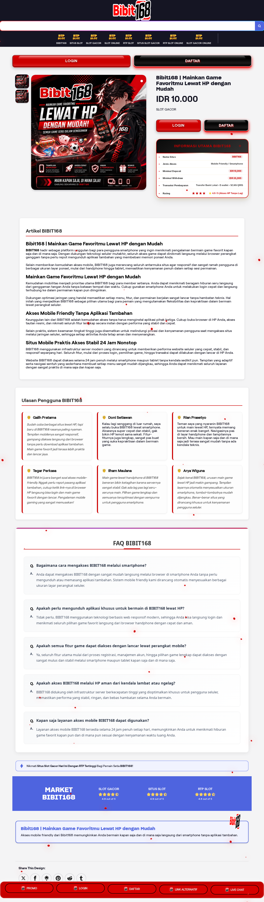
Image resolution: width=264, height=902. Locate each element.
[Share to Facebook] (35, 878)
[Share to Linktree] (47, 878)
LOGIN (71, 61)
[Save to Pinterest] (58, 878)
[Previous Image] (34, 133)
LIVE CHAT (237, 889)
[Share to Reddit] (70, 878)
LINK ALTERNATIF (186, 889)
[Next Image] (143, 133)
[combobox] (127, 26)
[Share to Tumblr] (81, 878)
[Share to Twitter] (23, 878)
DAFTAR (192, 61)
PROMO (32, 889)
